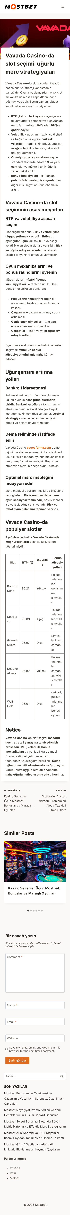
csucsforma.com (39, 447)
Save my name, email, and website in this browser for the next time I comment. (34, 1049)
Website (12, 1038)
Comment (15, 957)
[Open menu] (63, 6)
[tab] (28, 911)
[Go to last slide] (10, 874)
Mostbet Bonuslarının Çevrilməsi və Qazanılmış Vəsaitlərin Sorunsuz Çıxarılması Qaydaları (33, 1098)
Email (12, 1022)
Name (12, 1005)
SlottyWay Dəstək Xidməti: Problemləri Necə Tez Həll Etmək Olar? (52, 800)
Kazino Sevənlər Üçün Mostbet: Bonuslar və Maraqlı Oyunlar (17, 800)
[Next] (60, 874)
